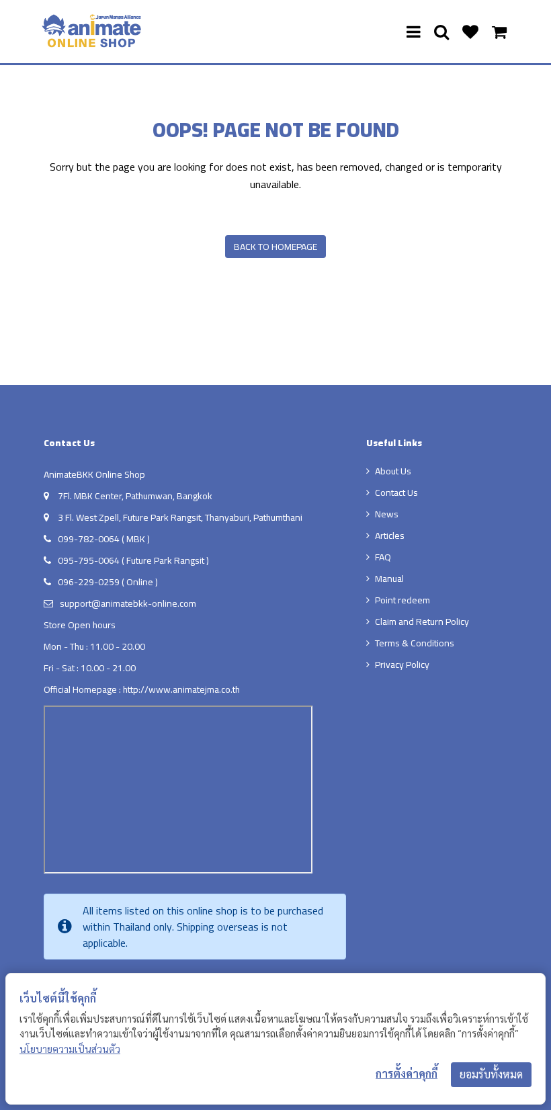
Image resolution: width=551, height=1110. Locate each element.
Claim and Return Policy (422, 621)
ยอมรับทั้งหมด (491, 1074)
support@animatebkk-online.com (128, 603)
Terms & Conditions (414, 643)
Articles (390, 535)
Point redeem (402, 600)
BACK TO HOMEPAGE (275, 246)
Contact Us (396, 492)
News (386, 514)
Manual (389, 578)
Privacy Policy (402, 664)
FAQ (383, 557)
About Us (393, 471)
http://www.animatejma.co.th (181, 689)
